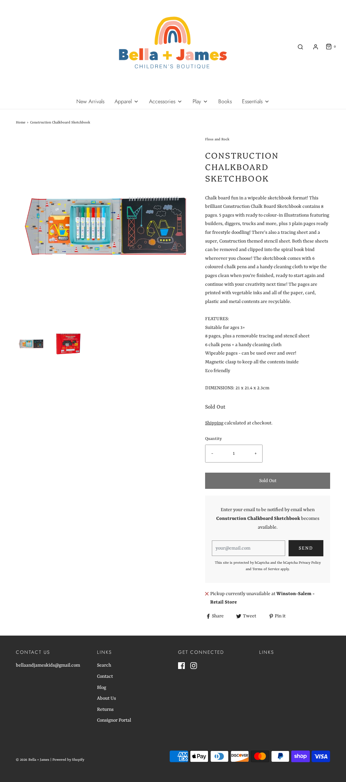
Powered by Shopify (68, 760)
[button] (31, 343)
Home (20, 122)
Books (225, 101)
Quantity (213, 439)
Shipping (214, 423)
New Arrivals (90, 101)
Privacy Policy (310, 563)
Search (104, 665)
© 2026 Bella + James (32, 760)
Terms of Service (265, 569)
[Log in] (316, 47)
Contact (105, 676)
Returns (105, 709)
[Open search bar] (300, 46)
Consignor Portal (114, 720)
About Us (106, 698)
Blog (101, 687)
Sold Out (267, 480)
